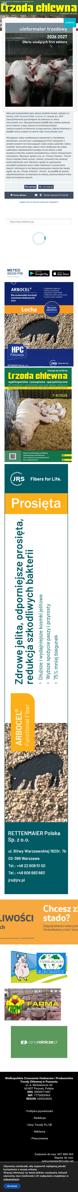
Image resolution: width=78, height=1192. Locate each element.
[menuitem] (40, 195)
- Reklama (39, 1131)
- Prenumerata (39, 1138)
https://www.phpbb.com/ (51, 131)
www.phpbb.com (14, 122)
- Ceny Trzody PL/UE (39, 1124)
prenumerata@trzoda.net (57, 1161)
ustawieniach (11, 1179)
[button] (39, 324)
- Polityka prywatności (39, 1111)
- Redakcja (39, 1118)
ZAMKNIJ (70, 22)
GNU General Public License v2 (30, 116)
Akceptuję (12, 1186)
